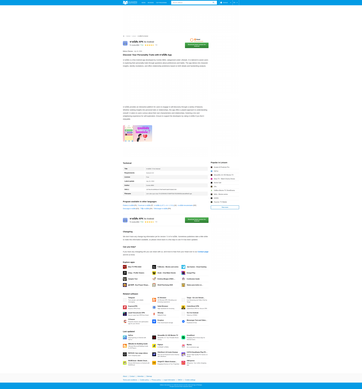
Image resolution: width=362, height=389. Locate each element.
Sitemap (149, 376)
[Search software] (213, 3)
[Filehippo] (130, 2)
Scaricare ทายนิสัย (144, 205)
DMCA (180, 380)
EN (234, 2)
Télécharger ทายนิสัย (160, 208)
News (143, 2)
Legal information (169, 380)
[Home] (123, 36)
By (134, 45)
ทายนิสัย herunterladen (185, 205)
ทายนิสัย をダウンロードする (164, 205)
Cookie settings (190, 380)
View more (225, 207)
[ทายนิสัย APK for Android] (125, 43)
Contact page (203, 252)
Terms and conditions (130, 380)
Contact (132, 376)
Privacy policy (156, 380)
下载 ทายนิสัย (144, 208)
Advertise (140, 376)
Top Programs (161, 2)
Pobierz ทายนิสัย (128, 205)
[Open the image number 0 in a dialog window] (137, 133)
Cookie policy (144, 380)
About (125, 376)
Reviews (151, 2)
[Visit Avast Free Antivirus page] (197, 40)
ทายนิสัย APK (142, 41)
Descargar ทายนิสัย (129, 208)
